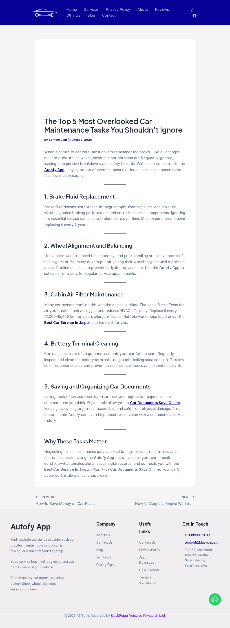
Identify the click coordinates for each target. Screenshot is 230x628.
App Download (146, 559)
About (142, 9)
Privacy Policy (118, 9)
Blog (91, 15)
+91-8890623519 (197, 535)
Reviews (162, 9)
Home (71, 9)
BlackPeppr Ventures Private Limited (138, 615)
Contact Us (104, 542)
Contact (108, 15)
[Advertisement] (115, 81)
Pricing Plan (105, 565)
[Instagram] (192, 10)
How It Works (149, 570)
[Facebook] (194, 16)
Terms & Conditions (147, 579)
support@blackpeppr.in (202, 542)
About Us (103, 535)
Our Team (103, 557)
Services (91, 9)
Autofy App (31, 526)
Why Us (73, 15)
